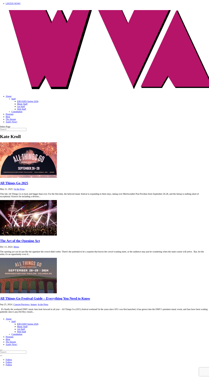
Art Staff (21, 106)
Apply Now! (11, 122)
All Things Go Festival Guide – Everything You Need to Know (45, 298)
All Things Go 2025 (14, 183)
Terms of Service (134, 369)
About (8, 96)
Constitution (16, 111)
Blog (8, 117)
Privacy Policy (116, 369)
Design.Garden (153, 374)
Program (9, 114)
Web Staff (21, 109)
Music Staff (22, 104)
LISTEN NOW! (13, 3)
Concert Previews (21, 304)
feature (34, 304)
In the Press (19, 189)
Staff (13, 99)
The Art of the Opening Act (20, 241)
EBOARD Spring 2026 (27, 101)
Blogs (16, 247)
